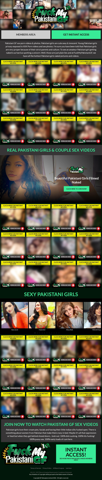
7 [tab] (49, 333)
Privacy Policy (47, 468)
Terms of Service (35, 468)
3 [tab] (40, 333)
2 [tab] (37, 333)
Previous (7, 315)
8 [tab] (52, 333)
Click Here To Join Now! (76, 189)
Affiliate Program (58, 468)
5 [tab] (44, 333)
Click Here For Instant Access (13, 62)
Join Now (69, 468)
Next (95, 315)
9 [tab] (54, 333)
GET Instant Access (76, 34)
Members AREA (26, 34)
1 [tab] (35, 333)
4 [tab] (42, 333)
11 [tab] (59, 333)
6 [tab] (47, 333)
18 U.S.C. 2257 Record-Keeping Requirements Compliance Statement (51, 472)
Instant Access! (76, 453)
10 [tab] (56, 333)
